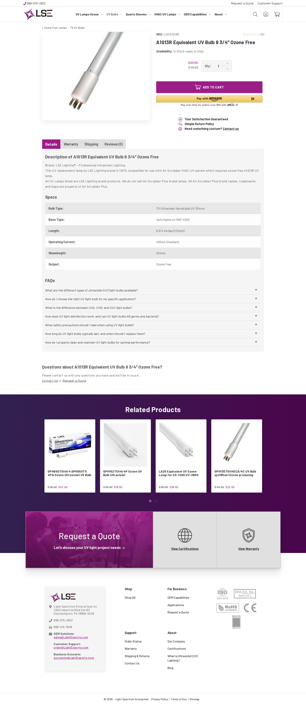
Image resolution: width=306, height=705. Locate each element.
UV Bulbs (112, 14)
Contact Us (50, 381)
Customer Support (270, 3)
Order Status (133, 641)
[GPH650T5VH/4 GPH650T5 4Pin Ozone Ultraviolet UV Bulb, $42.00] (70, 445)
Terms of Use (179, 699)
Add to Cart (213, 87)
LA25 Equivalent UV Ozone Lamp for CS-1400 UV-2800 (178, 473)
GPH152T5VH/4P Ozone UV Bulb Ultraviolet (122, 473)
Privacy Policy (159, 699)
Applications (176, 605)
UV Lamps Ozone (87, 14)
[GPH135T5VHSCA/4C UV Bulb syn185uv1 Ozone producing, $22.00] (236, 445)
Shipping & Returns (137, 656)
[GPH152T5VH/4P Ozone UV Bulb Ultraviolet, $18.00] (125, 445)
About (218, 14)
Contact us (231, 129)
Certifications (177, 648)
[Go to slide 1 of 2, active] (150, 501)
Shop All (130, 597)
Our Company (176, 641)
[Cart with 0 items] (276, 14)
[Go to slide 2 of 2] (156, 501)
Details (51, 144)
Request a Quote (242, 3)
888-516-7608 (63, 627)
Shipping (91, 144)
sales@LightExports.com (71, 637)
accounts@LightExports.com (74, 657)
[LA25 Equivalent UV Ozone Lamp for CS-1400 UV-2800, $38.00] (181, 445)
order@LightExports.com (71, 647)
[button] (209, 101)
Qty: (208, 66)
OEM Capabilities (195, 14)
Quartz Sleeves (136, 14)
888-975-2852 (36, 3)
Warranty (71, 144)
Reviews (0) (113, 144)
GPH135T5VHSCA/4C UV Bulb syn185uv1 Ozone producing (235, 473)
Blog (170, 668)
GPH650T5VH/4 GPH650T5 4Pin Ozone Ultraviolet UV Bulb (69, 473)
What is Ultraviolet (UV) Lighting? (183, 658)
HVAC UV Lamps (165, 14)
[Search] (255, 14)
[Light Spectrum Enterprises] (37, 14)
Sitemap (195, 699)
